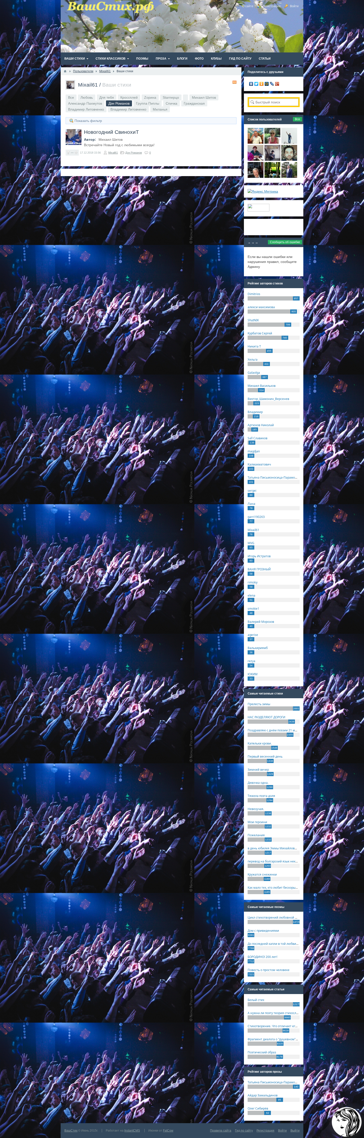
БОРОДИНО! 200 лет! (262, 957)
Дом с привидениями (263, 931)
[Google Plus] (277, 84)
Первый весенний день (265, 756)
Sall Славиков (257, 438)
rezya (251, 661)
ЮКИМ (253, 674)
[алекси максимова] (272, 142)
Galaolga (254, 373)
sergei (252, 490)
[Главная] (65, 71)
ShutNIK (253, 320)
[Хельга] (255, 160)
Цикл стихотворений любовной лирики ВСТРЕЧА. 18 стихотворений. (298, 917)
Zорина (150, 97)
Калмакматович (259, 464)
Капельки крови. (260, 743)
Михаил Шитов (204, 97)
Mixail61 (88, 85)
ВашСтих (71, 1130)
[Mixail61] (272, 160)
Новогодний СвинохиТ (111, 132)
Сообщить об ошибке (285, 242)
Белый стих (256, 1000)
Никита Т (254, 346)
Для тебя (106, 97)
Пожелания (256, 835)
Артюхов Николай (261, 425)
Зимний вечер (258, 769)
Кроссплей (129, 97)
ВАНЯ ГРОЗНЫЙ (259, 569)
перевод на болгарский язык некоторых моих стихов (286, 861)
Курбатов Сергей (260, 333)
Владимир (255, 412)
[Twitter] (256, 84)
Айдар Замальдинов (263, 1095)
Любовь (86, 97)
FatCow (168, 1130)
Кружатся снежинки (262, 874)
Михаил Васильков (262, 386)
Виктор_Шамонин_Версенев (268, 399)
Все (71, 97)
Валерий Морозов (261, 622)
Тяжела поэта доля (261, 796)
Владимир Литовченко (86, 109)
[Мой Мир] (266, 84)
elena (251, 595)
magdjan (254, 451)
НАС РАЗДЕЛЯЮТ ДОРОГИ (266, 717)
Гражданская (194, 103)
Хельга (253, 359)
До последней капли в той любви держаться (280, 944)
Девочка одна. (258, 783)
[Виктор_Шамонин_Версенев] (272, 177)
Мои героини (257, 822)
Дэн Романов (133, 152)
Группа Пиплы (147, 103)
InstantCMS (132, 1130)
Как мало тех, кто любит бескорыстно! (275, 887)
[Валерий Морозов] (255, 177)
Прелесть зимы (259, 704)
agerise (253, 635)
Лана (251, 504)
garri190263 (256, 517)
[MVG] (289, 177)
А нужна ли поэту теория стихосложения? (278, 1013)
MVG (251, 543)
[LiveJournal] (272, 84)
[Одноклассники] (261, 84)
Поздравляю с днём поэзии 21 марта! (275, 730)
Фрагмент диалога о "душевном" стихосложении (283, 1039)
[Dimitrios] (289, 160)
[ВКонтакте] (251, 84)
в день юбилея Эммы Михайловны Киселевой (281, 848)
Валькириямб (258, 648)
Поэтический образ (262, 1052)
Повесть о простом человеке (268, 970)
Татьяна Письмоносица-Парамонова (275, 477)
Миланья (160, 109)
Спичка (171, 103)
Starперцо (171, 97)
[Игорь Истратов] (255, 142)
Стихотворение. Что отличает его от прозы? (280, 1026)
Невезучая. (256, 809)
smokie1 (253, 608)
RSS (234, 82)
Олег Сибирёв (258, 1108)
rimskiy (253, 582)
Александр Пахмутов (85, 103)
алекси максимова (261, 307)
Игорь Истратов (259, 556)
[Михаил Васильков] (289, 142)
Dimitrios (254, 294)
